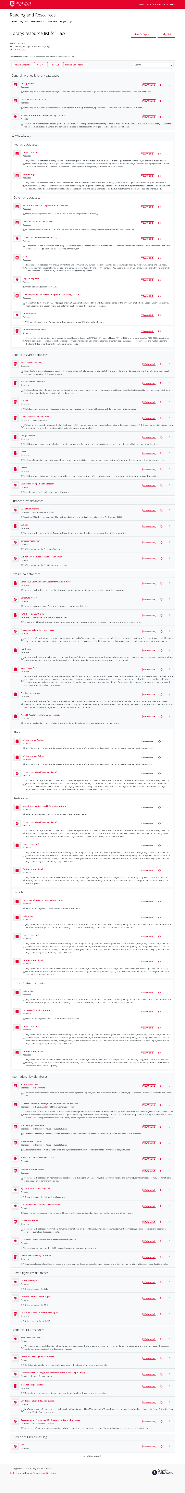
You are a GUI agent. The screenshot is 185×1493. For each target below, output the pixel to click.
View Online (149, 85)
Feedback (52, 21)
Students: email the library (44, 1473)
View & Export (142, 34)
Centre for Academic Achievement (160, 4)
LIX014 (23, 49)
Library (141, 4)
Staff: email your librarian (21, 1473)
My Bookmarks (37, 21)
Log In (63, 21)
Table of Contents (21, 64)
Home (14, 21)
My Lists (24, 21)
